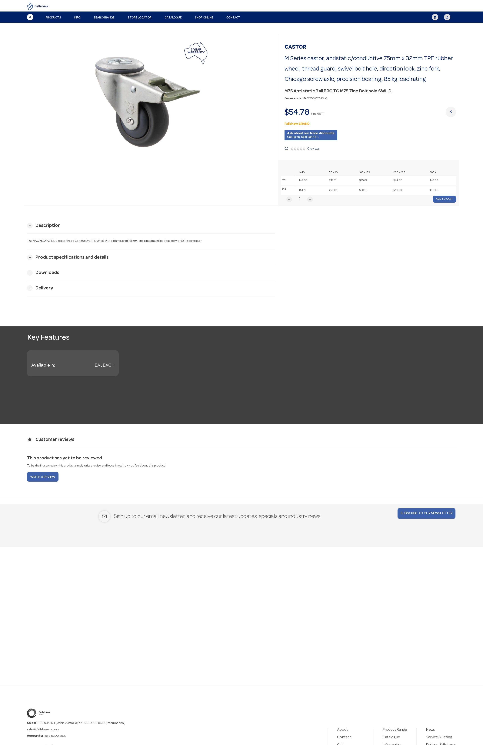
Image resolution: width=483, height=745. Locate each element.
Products (53, 17)
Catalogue (173, 17)
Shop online (204, 17)
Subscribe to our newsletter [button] (426, 513)
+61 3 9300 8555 (93, 723)
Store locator (139, 17)
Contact (233, 17)
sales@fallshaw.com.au (43, 729)
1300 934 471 (46, 723)
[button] (44, 226)
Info (77, 17)
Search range (104, 17)
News (430, 730)
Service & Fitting (439, 737)
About (342, 730)
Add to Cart (444, 199)
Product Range (395, 730)
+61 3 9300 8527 (55, 736)
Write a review (42, 477)
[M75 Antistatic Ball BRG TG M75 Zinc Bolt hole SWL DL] (151, 98)
